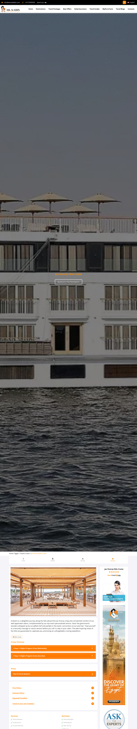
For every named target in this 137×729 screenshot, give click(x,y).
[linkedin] (42, 2)
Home (31, 9)
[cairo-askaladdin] (114, 655)
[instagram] (44, 2)
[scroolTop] (134, 726)
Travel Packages (54, 9)
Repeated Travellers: (19, 698)
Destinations (40, 9)
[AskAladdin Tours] (10, 9)
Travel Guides (95, 9)
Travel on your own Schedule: (23, 704)
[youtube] (46, 2)
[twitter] (39, 2)
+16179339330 (30, 2)
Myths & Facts (108, 9)
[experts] (114, 591)
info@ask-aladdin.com (12, 2)
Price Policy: (16, 688)
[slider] (114, 572)
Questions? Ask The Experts (68, 282)
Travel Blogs (120, 9)
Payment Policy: (18, 693)
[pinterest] (41, 2)
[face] (37, 2)
